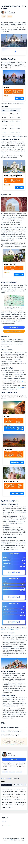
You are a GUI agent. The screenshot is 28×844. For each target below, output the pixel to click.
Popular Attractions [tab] (6, 784)
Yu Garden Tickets (6, 799)
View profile (14, 759)
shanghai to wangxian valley (21, 804)
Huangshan (17, 797)
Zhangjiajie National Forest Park (21, 791)
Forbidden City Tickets (7, 789)
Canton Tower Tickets (20, 794)
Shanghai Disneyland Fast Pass (21, 802)
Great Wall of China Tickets (21, 799)
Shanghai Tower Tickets (7, 791)
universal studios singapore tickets (8, 807)
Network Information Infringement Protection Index (13, 744)
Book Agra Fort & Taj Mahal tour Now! (14, 428)
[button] (14, 727)
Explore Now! (19, 275)
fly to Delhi (21, 387)
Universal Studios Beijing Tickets (8, 797)
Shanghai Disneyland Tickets (21, 789)
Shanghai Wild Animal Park (8, 794)
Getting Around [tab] (18, 784)
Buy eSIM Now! (14, 572)
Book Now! (19, 98)
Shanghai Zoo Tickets (7, 802)
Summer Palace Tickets (7, 804)
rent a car (22, 382)
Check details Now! (17, 462)
